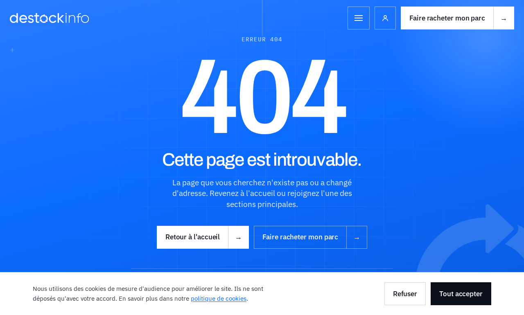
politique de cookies (218, 298)
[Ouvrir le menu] (359, 18)
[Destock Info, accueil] (49, 18)
